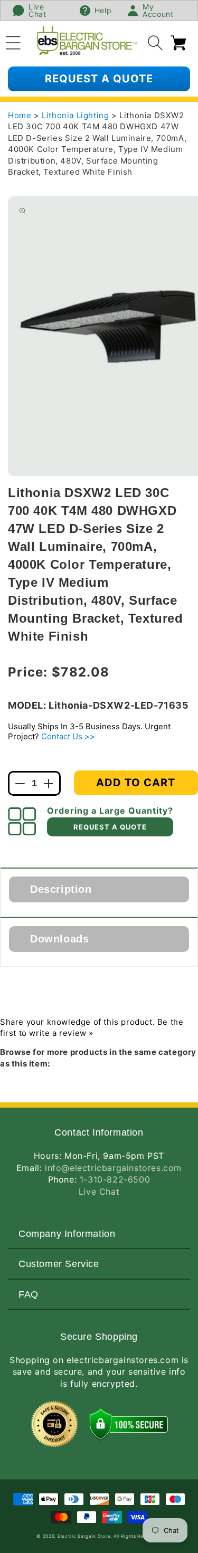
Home (19, 115)
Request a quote (99, 78)
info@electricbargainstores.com (113, 1168)
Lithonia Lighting (76, 115)
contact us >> (68, 736)
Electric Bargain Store (84, 1536)
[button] (13, 41)
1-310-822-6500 (115, 1179)
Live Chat (99, 1191)
